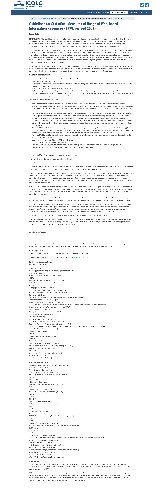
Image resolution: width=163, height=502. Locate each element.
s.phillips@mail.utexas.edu (80, 257)
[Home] (28, 5)
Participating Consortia (92, 12)
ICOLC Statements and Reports (46, 18)
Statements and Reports (119, 12)
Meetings (106, 12)
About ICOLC (134, 12)
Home (32, 18)
